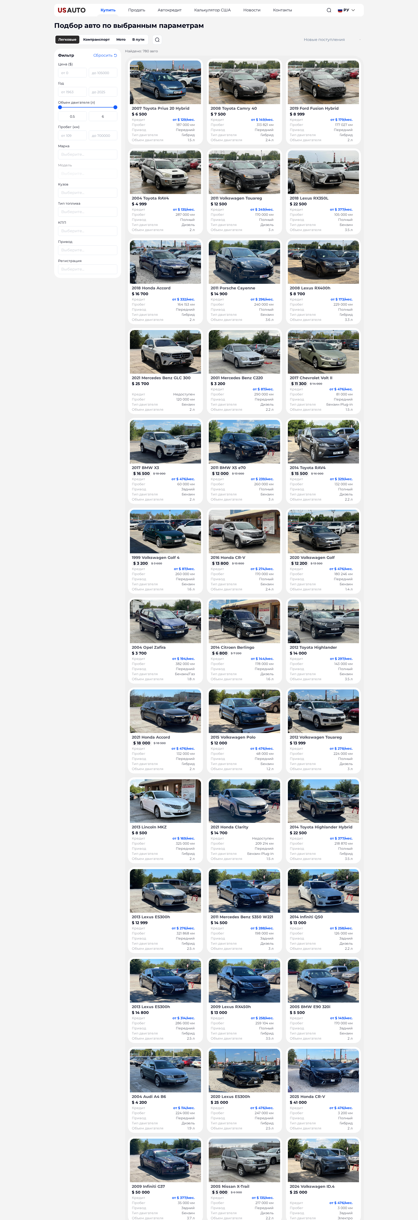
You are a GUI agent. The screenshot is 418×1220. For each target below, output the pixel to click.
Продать (136, 10)
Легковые (67, 39)
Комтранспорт (96, 39)
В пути (138, 39)
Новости (252, 10)
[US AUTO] (72, 10)
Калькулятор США (212, 10)
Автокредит (170, 10)
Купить (108, 10)
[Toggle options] (360, 40)
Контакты (282, 10)
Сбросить (102, 55)
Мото (121, 39)
